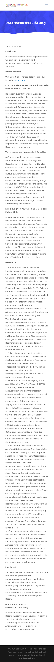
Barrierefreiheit (27, 658)
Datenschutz (37, 655)
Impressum (19, 80)
